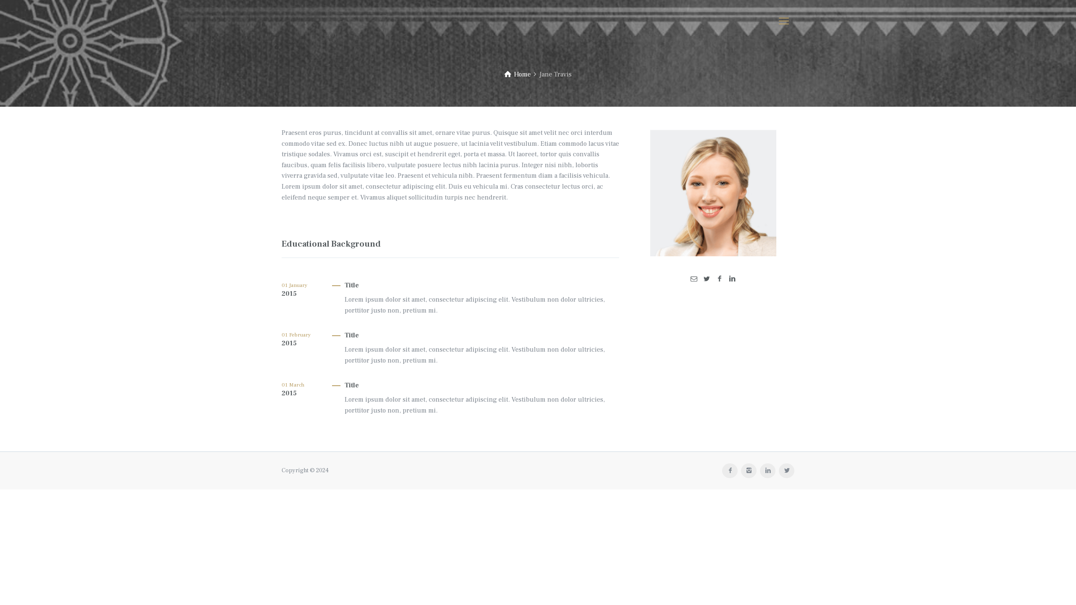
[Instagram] (749, 470)
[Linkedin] (732, 279)
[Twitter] (706, 279)
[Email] (694, 279)
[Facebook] (719, 279)
